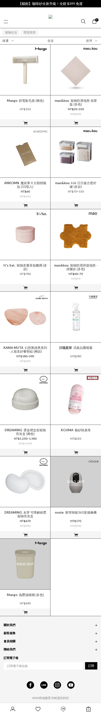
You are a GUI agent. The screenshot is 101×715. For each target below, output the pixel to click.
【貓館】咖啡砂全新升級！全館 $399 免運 (50, 3)
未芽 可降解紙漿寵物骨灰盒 (25, 514)
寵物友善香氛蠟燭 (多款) (25, 267)
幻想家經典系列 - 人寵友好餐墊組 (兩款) (25, 349)
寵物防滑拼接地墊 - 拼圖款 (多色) (76, 267)
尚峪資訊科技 (60, 698)
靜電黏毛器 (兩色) (25, 101)
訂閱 (91, 666)
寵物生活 (11, 32)
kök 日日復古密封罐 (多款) (75, 185)
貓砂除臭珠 (76, 430)
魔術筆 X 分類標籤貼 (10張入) (25, 185)
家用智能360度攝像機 (76, 512)
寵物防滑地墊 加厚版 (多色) (76, 102)
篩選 (5, 41)
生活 (50, 41)
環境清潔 (29, 32)
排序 (89, 41)
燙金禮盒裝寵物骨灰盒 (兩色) (25, 432)
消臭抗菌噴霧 (75, 348)
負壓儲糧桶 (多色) (25, 595)
